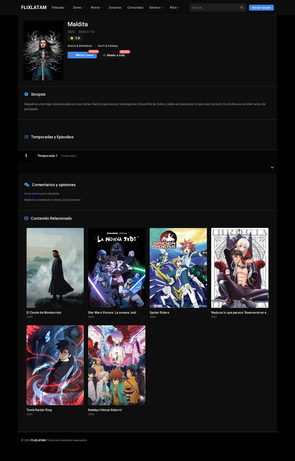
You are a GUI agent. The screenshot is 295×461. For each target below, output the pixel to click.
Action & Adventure (80, 45)
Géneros (155, 7)
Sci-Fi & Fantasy (108, 45)
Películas (58, 7)
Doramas (115, 7)
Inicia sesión (32, 193)
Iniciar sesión (261, 7)
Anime (95, 7)
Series (77, 7)
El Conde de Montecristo (44, 312)
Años (173, 7)
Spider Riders (159, 312)
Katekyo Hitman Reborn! (105, 410)
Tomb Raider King (39, 410)
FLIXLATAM (34, 7)
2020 (71, 32)
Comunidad (135, 7)
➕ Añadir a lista (115, 54)
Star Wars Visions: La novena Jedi (112, 312)
